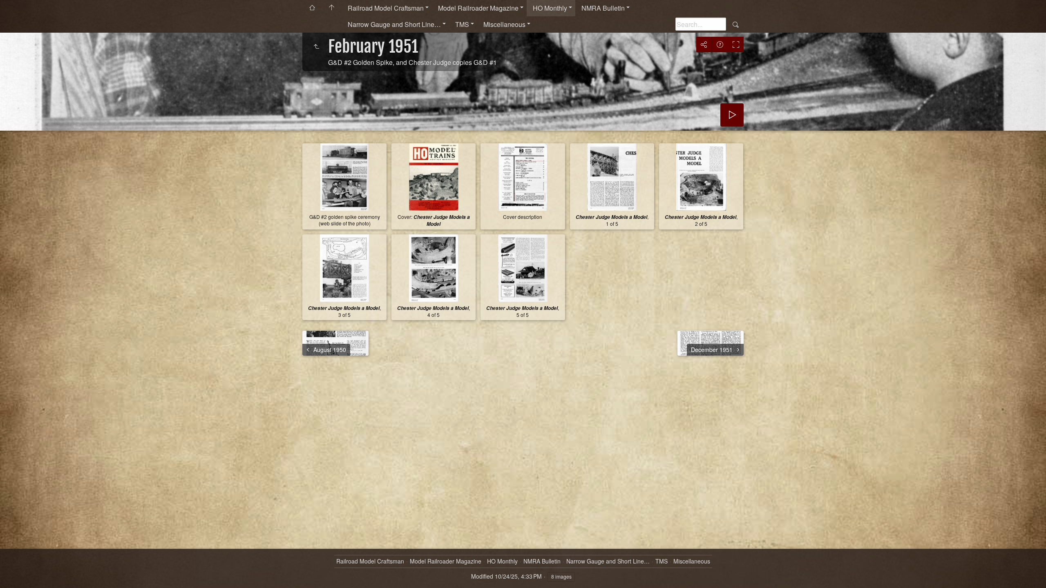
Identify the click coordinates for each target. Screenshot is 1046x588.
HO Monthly (550, 8)
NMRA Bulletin (603, 8)
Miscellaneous (504, 24)
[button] (16, 571)
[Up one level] (316, 46)
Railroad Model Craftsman (386, 8)
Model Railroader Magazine (478, 8)
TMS (462, 24)
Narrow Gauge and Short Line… (394, 24)
